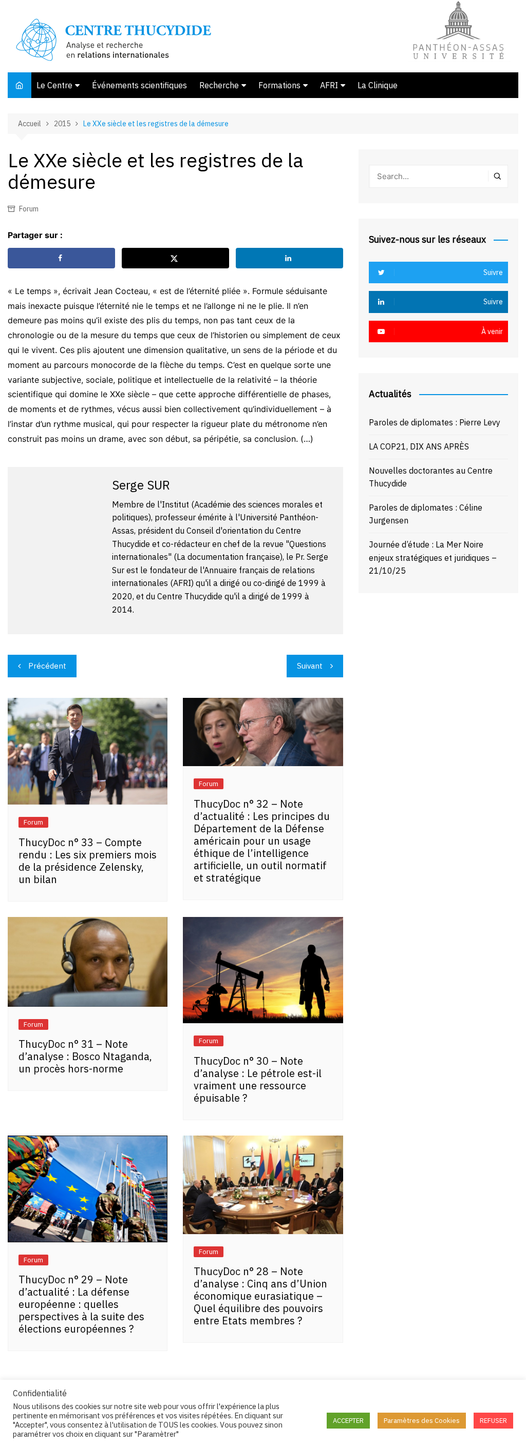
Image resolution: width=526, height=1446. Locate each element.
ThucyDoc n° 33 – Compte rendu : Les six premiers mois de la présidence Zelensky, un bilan (87, 860)
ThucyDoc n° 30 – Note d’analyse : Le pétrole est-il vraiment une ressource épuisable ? (258, 1079)
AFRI (329, 85)
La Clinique (378, 85)
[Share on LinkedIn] (289, 258)
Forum (29, 208)
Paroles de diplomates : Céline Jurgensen (425, 514)
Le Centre (54, 85)
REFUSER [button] (493, 1420)
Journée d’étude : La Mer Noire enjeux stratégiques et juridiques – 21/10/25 (433, 557)
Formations (279, 85)
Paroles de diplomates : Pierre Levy (434, 422)
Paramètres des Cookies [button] (422, 1420)
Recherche (219, 85)
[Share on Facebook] (61, 258)
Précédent (47, 666)
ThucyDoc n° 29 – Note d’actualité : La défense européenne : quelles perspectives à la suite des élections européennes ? (81, 1304)
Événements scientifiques (139, 85)
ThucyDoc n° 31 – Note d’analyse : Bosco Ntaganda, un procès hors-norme (85, 1056)
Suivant (310, 666)
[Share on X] (175, 258)
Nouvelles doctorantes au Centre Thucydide (431, 477)
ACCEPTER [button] (348, 1420)
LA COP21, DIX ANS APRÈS (419, 446)
